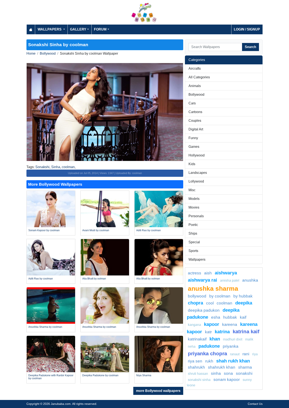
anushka (250, 280)
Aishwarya (226, 272)
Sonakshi (42, 167)
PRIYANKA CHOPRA (207, 353)
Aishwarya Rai (202, 280)
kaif (243, 317)
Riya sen (195, 361)
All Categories (199, 77)
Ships (193, 233)
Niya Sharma (143, 375)
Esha (215, 317)
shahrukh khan (221, 367)
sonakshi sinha (199, 380)
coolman (68, 167)
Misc (192, 190)
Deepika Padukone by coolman (100, 375)
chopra (195, 303)
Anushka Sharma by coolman (45, 326)
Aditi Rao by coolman (148, 230)
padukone (209, 346)
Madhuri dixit (232, 339)
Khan (214, 339)
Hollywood (197, 155)
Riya (255, 354)
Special (194, 242)
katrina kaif (246, 331)
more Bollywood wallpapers (158, 391)
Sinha (55, 167)
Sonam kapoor (226, 379)
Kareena (229, 324)
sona (228, 373)
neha (191, 346)
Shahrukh (196, 367)
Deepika (243, 303)
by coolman (219, 296)
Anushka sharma (213, 288)
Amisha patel (229, 280)
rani (245, 354)
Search (250, 47)
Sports (193, 251)
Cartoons (195, 112)
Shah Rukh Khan (233, 361)
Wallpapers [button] (50, 29)
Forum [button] (100, 29)
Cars (192, 103)
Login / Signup (247, 29)
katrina (222, 331)
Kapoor (211, 324)
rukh (209, 361)
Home (31, 53)
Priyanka (230, 346)
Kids (192, 164)
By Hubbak (243, 296)
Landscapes (198, 172)
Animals (195, 86)
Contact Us (255, 403)
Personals (196, 216)
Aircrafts (195, 68)
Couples (195, 120)
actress (194, 273)
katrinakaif (197, 339)
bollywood (197, 296)
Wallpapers (197, 259)
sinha (216, 373)
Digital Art (196, 129)
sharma (245, 367)
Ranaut (234, 354)
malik (249, 339)
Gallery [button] (78, 29)
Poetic (193, 225)
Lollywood (196, 181)
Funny (193, 138)
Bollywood (48, 53)
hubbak (230, 317)
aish (208, 273)
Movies (194, 207)
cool (210, 303)
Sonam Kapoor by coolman (44, 230)
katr (208, 332)
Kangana (194, 324)
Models (194, 199)
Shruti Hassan (198, 373)
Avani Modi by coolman (95, 230)
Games (194, 146)
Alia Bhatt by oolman (94, 278)
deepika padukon (204, 310)
